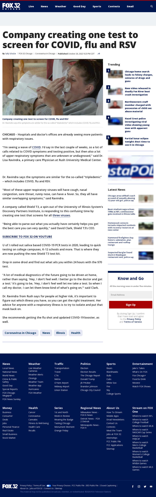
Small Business (9, 434)
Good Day (7, 385)
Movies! (136, 382)
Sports (110, 364)
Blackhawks (112, 371)
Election (84, 368)
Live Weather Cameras (34, 369)
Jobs (4, 423)
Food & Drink (139, 379)
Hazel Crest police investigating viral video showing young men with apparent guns (137, 125)
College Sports (113, 393)
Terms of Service (133, 321)
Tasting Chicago (62, 423)
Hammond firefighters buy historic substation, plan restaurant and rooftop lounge (120, 241)
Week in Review (62, 415)
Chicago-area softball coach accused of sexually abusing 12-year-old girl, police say (121, 198)
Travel (57, 371)
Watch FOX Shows (141, 386)
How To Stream (114, 412)
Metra (57, 379)
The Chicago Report (90, 375)
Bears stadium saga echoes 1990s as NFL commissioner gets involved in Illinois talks (121, 211)
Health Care (34, 426)
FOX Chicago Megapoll (8, 394)
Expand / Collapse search (152, 6)
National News (9, 371)
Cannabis (32, 419)
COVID (36, 147)
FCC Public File (113, 441)
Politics (85, 364)
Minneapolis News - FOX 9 (90, 426)
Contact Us (111, 423)
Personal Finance (10, 426)
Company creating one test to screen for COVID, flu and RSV (35, 119)
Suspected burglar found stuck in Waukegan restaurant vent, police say (121, 254)
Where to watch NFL (142, 415)
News (46, 333)
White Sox (111, 382)
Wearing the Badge (63, 419)
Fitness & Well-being (38, 423)
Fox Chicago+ (139, 375)
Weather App (34, 385)
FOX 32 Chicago (25, 53)
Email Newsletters (115, 419)
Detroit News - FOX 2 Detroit (90, 420)
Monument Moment (64, 426)
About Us (112, 408)
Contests (110, 426)
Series (58, 408)
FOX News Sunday (11, 399)
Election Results (88, 371)
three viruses (61, 215)
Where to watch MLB (142, 425)
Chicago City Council (90, 390)
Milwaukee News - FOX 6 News (89, 413)
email (151, 486)
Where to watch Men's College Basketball (140, 445)
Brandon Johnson (89, 386)
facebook (132, 486)
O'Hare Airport (61, 382)
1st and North (61, 412)
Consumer (7, 415)
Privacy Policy (134, 319)
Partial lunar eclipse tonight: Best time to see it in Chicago (137, 141)
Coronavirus (34, 415)
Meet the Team (114, 430)
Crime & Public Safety (9, 380)
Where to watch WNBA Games (140, 462)
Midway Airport (61, 386)
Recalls (31, 430)
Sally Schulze (10, 53)
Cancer (31, 412)
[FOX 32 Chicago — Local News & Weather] (12, 6)
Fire (108, 386)
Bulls (108, 375)
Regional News (90, 408)
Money (7, 408)
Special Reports (10, 389)
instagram (138, 486)
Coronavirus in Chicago (45, 53)
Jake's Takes (138, 368)
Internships (111, 437)
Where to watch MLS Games (142, 468)
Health (75, 333)
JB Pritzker (85, 382)
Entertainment (142, 364)
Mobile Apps (112, 415)
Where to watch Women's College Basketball (141, 454)
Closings (32, 378)
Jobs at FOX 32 (113, 434)
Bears (109, 368)
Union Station (61, 390)
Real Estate (8, 430)
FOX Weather (35, 392)
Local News (8, 368)
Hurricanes (33, 389)
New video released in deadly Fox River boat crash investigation (138, 91)
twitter (145, 486)
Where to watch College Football (140, 421)
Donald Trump (87, 379)
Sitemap (110, 448)
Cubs (108, 379)
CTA (56, 375)
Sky (108, 390)
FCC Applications (114, 445)
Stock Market (9, 437)
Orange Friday (61, 430)
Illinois (60, 333)
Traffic (58, 364)
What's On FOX (139, 371)
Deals (5, 419)
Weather (34, 364)
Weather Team (35, 381)
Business (6, 412)
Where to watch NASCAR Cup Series (142, 431)
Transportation (61, 368)
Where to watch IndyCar (140, 437)
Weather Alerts (35, 374)
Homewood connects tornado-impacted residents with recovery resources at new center (121, 226)
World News (8, 375)
